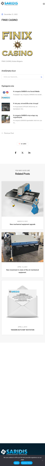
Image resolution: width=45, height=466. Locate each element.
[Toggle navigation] (44, 4)
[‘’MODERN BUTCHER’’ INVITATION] (22, 301)
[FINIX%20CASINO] (15, 152)
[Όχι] (42, 460)
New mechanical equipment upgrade (22, 224)
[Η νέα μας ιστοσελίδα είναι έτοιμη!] (6, 107)
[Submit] (41, 77)
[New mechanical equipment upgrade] (22, 199)
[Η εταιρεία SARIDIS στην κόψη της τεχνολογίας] (6, 119)
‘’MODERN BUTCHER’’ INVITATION (22, 330)
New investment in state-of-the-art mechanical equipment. (22, 271)
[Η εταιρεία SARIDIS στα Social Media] (6, 95)
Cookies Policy (27, 463)
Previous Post (9, 133)
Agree (17, 463)
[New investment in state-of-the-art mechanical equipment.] (22, 247)
